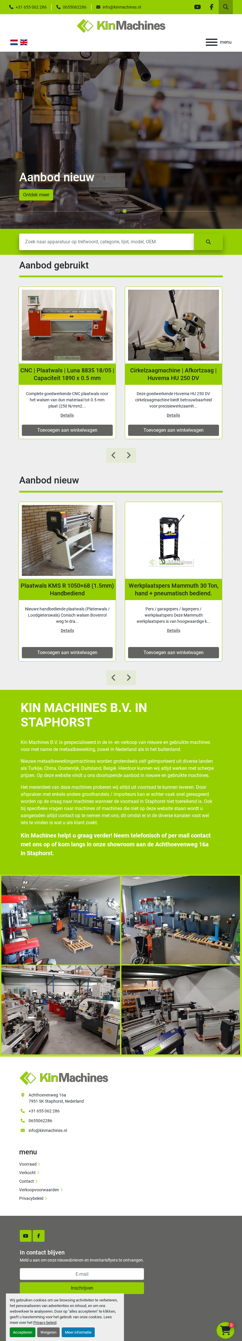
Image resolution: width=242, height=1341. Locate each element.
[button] (117, 211)
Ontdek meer (36, 195)
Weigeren (48, 1332)
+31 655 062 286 (31, 7)
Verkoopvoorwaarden (39, 1189)
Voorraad (28, 1164)
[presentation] (113, 455)
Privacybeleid (31, 1198)
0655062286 (74, 7)
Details (67, 415)
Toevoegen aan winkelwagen (67, 430)
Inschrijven (82, 1288)
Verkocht (27, 1172)
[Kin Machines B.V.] (63, 1077)
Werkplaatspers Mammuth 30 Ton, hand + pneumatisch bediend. (173, 589)
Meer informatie (78, 1332)
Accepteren (22, 1332)
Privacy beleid (44, 1322)
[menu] (212, 42)
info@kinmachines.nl (122, 7)
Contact (26, 1181)
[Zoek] (208, 242)
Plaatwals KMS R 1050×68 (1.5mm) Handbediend (67, 589)
